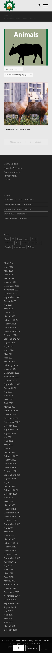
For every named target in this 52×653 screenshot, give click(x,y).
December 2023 (12, 372)
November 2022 (12, 421)
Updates (31, 247)
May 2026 (8, 270)
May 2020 (8, 501)
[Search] (37, 5)
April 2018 (9, 576)
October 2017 (10, 599)
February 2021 (11, 490)
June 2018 (8, 569)
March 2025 (9, 316)
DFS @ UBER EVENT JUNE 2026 (15, 200)
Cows (7, 239)
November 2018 (12, 550)
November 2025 (12, 289)
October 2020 (10, 493)
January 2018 (10, 588)
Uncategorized (19, 247)
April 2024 (9, 357)
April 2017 (9, 622)
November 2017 (12, 595)
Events (19, 239)
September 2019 (12, 524)
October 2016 (10, 629)
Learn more (32, 648)
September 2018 (12, 558)
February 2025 (11, 319)
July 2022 (8, 437)
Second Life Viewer (13, 168)
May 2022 (8, 444)
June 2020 (8, 497)
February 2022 (11, 456)
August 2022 (10, 433)
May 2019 (8, 531)
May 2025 (8, 308)
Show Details (36, 142)
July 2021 (8, 482)
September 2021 (12, 474)
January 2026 (10, 282)
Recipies (8, 247)
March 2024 (9, 361)
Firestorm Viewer (12, 171)
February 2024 (11, 365)
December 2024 (12, 327)
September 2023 (12, 384)
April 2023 (9, 403)
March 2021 (9, 486)
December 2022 (12, 418)
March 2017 (9, 626)
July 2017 (8, 610)
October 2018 (10, 554)
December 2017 (12, 592)
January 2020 (10, 508)
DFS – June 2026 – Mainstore (13, 209)
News (38, 243)
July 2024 (8, 346)
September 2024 (12, 338)
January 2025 (10, 323)
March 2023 (9, 406)
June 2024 (8, 350)
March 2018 (9, 580)
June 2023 (8, 395)
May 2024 (8, 353)
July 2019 (8, 527)
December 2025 (12, 285)
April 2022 (9, 448)
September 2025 (12, 297)
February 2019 (11, 542)
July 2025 (8, 304)
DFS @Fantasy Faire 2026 (12, 218)
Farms (27, 239)
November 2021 (12, 467)
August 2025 (10, 301)
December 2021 (12, 463)
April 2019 (9, 535)
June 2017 (8, 614)
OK (19, 648)
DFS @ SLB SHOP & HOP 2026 (14, 204)
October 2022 (10, 425)
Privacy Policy (10, 175)
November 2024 (12, 331)
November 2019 (12, 516)
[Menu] (44, 5)
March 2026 (9, 278)
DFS (13, 239)
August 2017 (10, 607)
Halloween (9, 243)
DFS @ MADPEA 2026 (11, 214)
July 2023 (8, 391)
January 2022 (10, 459)
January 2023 (10, 414)
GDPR (7, 179)
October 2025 (10, 293)
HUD (17, 243)
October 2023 (10, 380)
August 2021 (10, 478)
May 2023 (8, 399)
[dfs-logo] (21, 5)
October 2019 (10, 520)
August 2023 (10, 387)
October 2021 (10, 471)
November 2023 (12, 376)
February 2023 (11, 410)
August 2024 (10, 342)
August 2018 (10, 561)
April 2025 (9, 312)
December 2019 (12, 512)
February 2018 (11, 584)
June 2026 (8, 267)
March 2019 (9, 539)
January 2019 (10, 546)
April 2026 (9, 274)
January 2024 (10, 369)
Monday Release (28, 243)
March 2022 (9, 452)
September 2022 (12, 429)
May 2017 (8, 618)
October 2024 (10, 335)
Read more (16, 142)
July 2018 (8, 565)
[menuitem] (37, 5)
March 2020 (9, 505)
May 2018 (8, 573)
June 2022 (8, 440)
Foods (34, 239)
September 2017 (12, 603)
